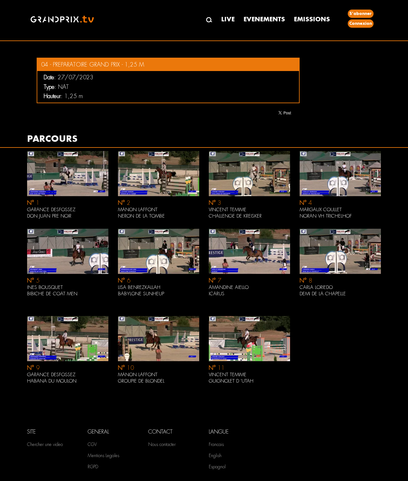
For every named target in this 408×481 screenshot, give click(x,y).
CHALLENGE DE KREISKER (235, 216)
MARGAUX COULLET (321, 209)
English (215, 455)
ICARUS (216, 294)
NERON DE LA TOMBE (141, 216)
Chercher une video (45, 444)
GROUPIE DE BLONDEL (141, 381)
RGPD (93, 467)
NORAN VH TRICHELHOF (326, 216)
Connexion (360, 23)
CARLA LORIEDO (316, 287)
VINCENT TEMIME (227, 209)
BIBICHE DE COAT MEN (52, 294)
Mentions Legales (103, 455)
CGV (92, 444)
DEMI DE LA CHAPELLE (323, 294)
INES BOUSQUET (45, 287)
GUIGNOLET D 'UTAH (231, 381)
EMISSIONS (312, 19)
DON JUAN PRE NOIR (49, 216)
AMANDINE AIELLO (229, 287)
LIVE (228, 19)
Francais (216, 444)
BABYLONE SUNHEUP (141, 294)
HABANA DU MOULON (51, 381)
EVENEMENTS (264, 19)
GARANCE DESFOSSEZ (51, 209)
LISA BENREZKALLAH (139, 287)
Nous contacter (162, 444)
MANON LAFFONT (137, 209)
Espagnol (217, 467)
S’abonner (360, 13)
